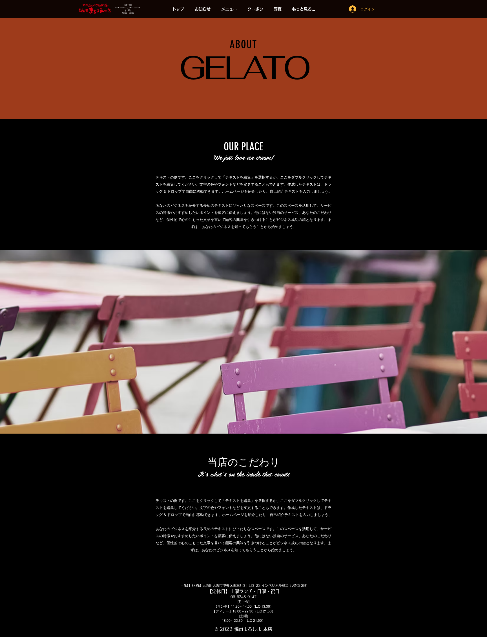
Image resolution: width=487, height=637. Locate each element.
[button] (229, 9)
